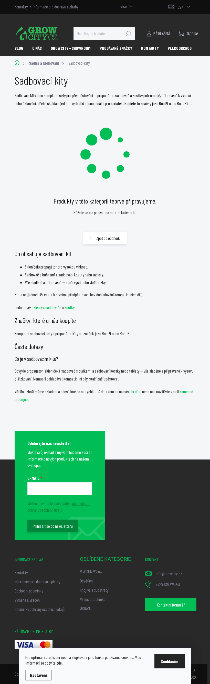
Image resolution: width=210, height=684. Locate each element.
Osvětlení (86, 580)
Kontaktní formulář (171, 604)
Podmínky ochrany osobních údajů (40, 609)
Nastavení (38, 675)
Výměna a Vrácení (27, 599)
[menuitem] (21, 48)
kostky (70, 307)
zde (59, 662)
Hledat (128, 33)
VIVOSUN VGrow (91, 571)
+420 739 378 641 (167, 584)
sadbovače (53, 307)
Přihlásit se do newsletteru (53, 526)
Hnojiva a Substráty (94, 589)
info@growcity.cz (168, 573)
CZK (180, 6)
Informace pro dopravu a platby (55, 6)
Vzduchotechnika (93, 599)
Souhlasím (169, 661)
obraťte (135, 391)
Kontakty (21, 6)
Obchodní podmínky (29, 590)
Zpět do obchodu (108, 238)
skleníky (38, 307)
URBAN (85, 608)
